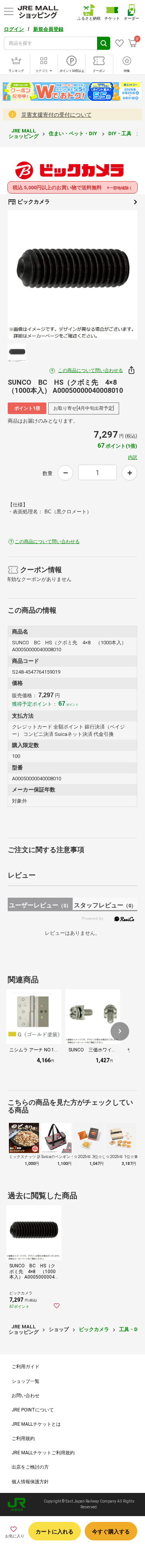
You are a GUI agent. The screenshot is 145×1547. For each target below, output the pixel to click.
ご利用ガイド (25, 1366)
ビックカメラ (33, 202)
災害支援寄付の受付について (56, 115)
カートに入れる (54, 1531)
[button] (120, 1031)
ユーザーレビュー (40, 905)
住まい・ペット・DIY (73, 133)
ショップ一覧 (25, 1381)
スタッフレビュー (105, 905)
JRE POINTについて (33, 1410)
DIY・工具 (120, 133)
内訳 (132, 457)
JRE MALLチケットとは (36, 1424)
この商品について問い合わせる (90, 370)
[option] (72, 275)
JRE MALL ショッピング (24, 133)
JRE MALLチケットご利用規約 (43, 1452)
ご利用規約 (23, 1438)
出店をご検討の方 (30, 1467)
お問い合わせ (25, 1395)
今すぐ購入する (111, 1531)
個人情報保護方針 (30, 1481)
